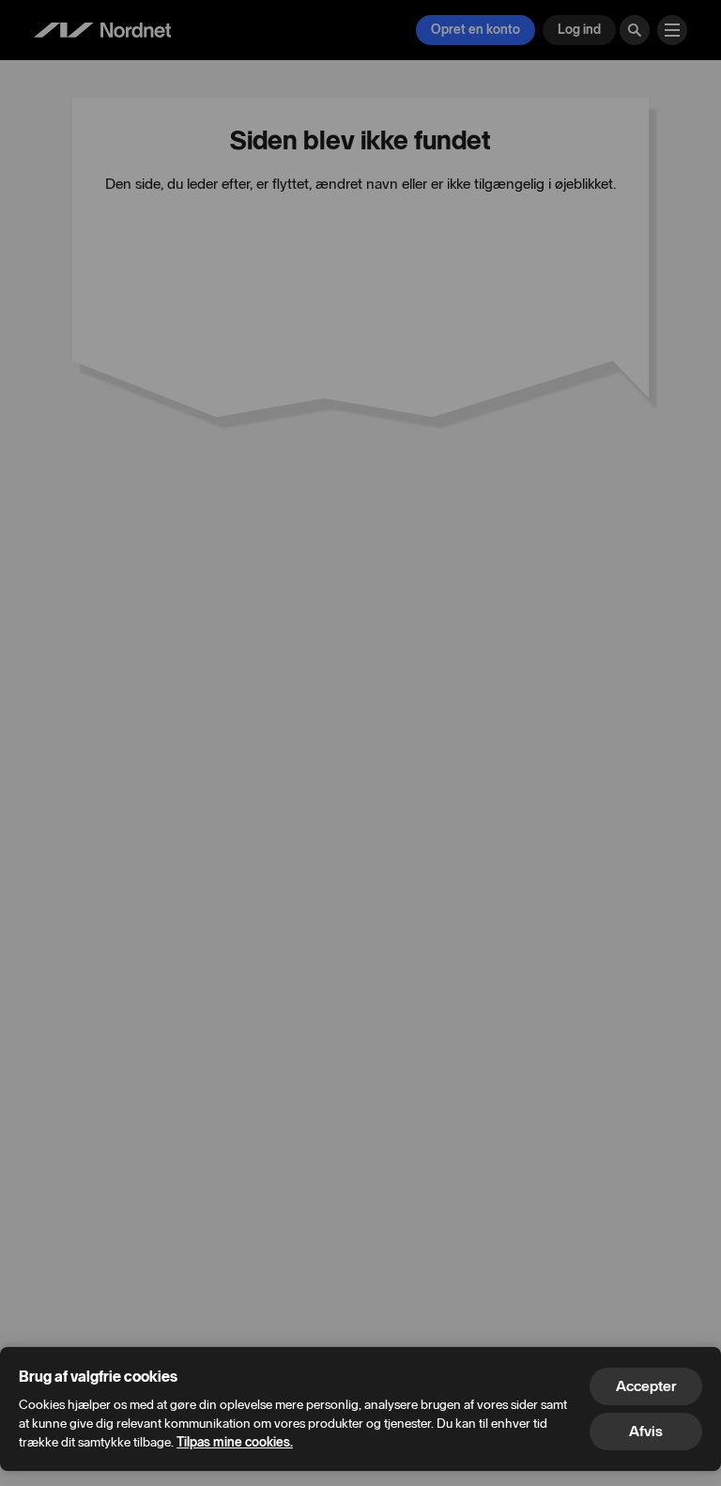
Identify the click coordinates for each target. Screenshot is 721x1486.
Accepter (646, 1386)
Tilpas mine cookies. (234, 1442)
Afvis (646, 1431)
